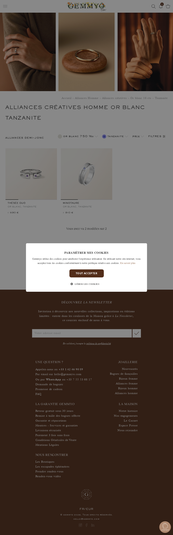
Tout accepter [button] (86, 273)
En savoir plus (127, 263)
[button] (86, 284)
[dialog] (86, 267)
